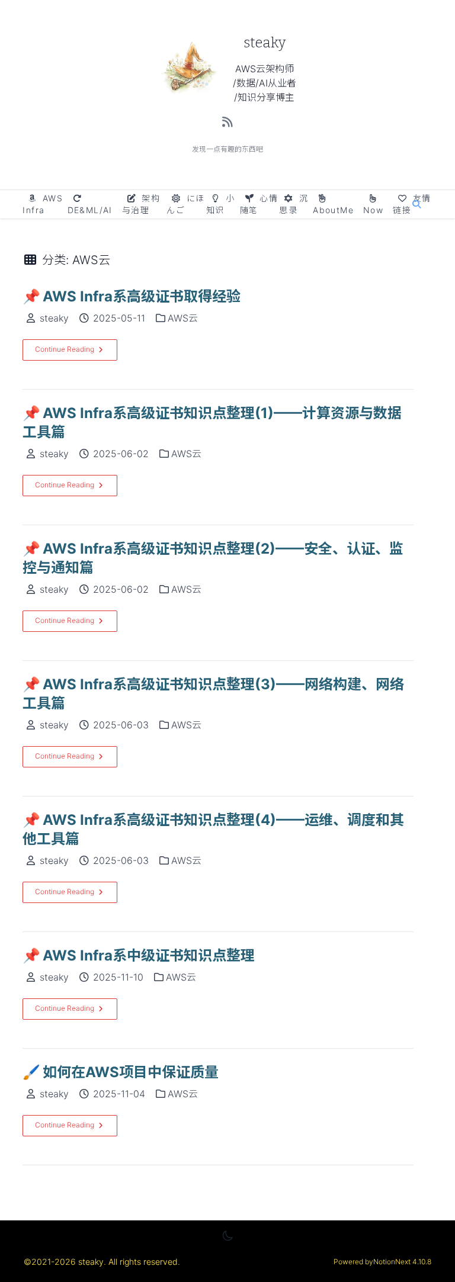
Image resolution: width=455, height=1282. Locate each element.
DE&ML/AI (90, 210)
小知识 (220, 204)
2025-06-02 (121, 454)
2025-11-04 (119, 1094)
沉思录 (293, 204)
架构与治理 (141, 204)
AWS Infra (43, 204)
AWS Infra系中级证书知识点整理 (139, 955)
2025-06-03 (121, 725)
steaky (54, 318)
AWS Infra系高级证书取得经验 (132, 296)
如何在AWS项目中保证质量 (121, 1072)
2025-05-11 (119, 318)
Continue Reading (64, 349)
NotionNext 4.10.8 (402, 1261)
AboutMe (333, 210)
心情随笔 (259, 204)
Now (373, 210)
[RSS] (227, 122)
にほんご (185, 204)
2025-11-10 (118, 977)
